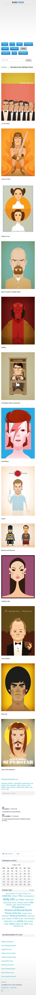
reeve (28, 785)
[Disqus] (17, 827)
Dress (21, 899)
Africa (7, 893)
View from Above (29, 918)
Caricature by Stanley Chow (21, 67)
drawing (30, 921)
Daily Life (9, 899)
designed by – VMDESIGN (9, 987)
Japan (14, 905)
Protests (24, 913)
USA (16, 918)
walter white (20, 787)
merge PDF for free (7, 961)
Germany (20, 902)
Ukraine (21, 918)
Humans (26, 902)
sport (26, 924)
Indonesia (9, 905)
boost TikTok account (7, 972)
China (20, 896)
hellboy (3, 787)
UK (13, 918)
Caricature (4, 783)
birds (25, 921)
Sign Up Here (8, 853)
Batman (10, 783)
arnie (2, 789)
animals (20, 921)
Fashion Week (7, 902)
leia (31, 787)
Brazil (20, 893)
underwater (16, 926)
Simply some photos (18, 916)
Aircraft (12, 893)
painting (17, 924)
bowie (24, 785)
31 (20, 871)
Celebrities (6, 896)
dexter (19, 785)
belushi (3, 785)
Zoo (15, 921)
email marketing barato (8, 968)
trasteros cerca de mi (7, 965)
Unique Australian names (8, 957)
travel (31, 924)
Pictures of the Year (13, 913)
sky (22, 924)
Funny (3, 67)
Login (18, 853)
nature (12, 924)
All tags (31, 890)
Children (14, 896)
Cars (29, 893)
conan (7, 789)
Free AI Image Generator (8, 945)
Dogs (17, 899)
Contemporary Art (29, 896)
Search (29, 60)
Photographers (18, 907)
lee (32, 783)
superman (13, 785)
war (22, 926)
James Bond (17, 783)
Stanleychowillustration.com (9, 779)
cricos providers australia (8, 976)
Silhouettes (5, 916)
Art (16, 893)
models (6, 924)
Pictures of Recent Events (18, 910)
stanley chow (26, 783)
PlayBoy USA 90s (6, 949)
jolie (8, 785)
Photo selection (26, 905)
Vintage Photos (8, 921)
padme (27, 787)
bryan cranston (11, 787)
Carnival (25, 893)
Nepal (18, 905)
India (31, 902)
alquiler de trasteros (7, 941)
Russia (30, 913)
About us (4, 982)
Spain (3, 918)
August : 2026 (16, 865)
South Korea (31, 916)
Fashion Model (29, 899)
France (14, 902)
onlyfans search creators (8, 953)
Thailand (8, 918)
